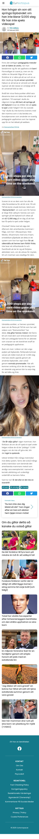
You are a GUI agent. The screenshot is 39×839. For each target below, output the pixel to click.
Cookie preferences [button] (19, 816)
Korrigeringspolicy (20, 789)
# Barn (5, 487)
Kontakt (19, 769)
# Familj (24, 487)
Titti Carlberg (13, 28)
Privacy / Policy (19, 812)
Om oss (19, 765)
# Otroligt (14, 487)
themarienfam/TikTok (11, 127)
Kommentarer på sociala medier (19, 801)
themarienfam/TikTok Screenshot (12, 197)
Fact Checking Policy (19, 785)
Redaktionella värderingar (19, 793)
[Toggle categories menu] (3, 3)
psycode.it (19, 774)
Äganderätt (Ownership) (19, 797)
